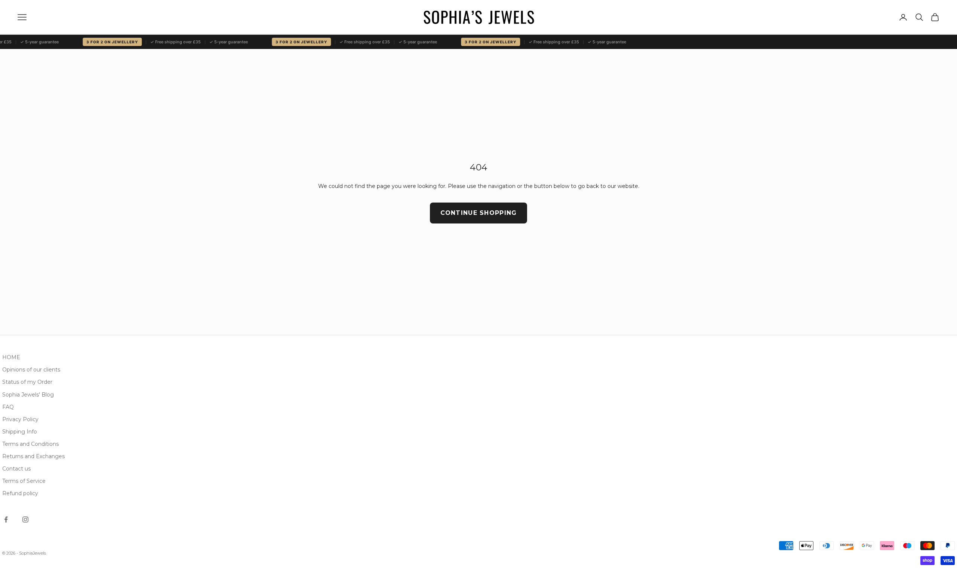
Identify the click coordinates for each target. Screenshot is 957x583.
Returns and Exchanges (33, 456)
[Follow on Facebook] (6, 519)
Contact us (16, 468)
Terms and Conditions (30, 444)
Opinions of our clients (31, 369)
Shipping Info (19, 431)
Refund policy (20, 493)
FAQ (8, 407)
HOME (11, 357)
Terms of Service (24, 481)
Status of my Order (27, 382)
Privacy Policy (20, 419)
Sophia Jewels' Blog (28, 394)
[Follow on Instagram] (25, 519)
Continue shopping (478, 212)
